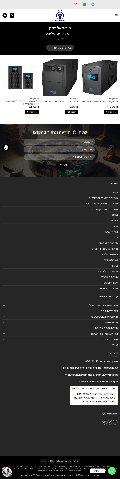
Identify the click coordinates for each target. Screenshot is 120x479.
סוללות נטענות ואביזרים (106, 328)
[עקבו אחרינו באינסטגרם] (109, 422)
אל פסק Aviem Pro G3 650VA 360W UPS (60, 101)
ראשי (115, 192)
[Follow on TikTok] (104, 422)
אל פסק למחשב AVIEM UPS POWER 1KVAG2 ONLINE (22, 102)
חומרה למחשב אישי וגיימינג (104, 316)
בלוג (116, 237)
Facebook (83, 381)
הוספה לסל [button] (111, 112)
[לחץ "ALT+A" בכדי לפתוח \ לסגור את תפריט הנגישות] (6, 147)
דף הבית (69, 33)
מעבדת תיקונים (110, 339)
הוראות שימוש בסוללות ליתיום (103, 198)
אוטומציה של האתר (108, 254)
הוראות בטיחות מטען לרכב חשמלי (101, 203)
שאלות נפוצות (111, 260)
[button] (116, 15)
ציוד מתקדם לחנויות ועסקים (104, 333)
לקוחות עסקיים (110, 282)
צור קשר (114, 220)
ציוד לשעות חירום (109, 311)
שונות (115, 344)
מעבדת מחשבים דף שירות (105, 209)
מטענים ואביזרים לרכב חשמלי (103, 305)
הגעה (115, 226)
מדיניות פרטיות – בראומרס (105, 248)
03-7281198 (91, 361)
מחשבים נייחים (110, 322)
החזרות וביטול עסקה (108, 271)
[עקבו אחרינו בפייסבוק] (115, 422)
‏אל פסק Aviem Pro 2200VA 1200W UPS (100, 101)
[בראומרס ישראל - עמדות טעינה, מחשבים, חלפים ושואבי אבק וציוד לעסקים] (60, 15)
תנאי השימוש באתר (108, 243)
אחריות (114, 265)
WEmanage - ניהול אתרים (32, 475)
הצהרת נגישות (111, 231)
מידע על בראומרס (109, 288)
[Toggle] (4, 305)
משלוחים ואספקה (109, 277)
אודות (115, 214)
